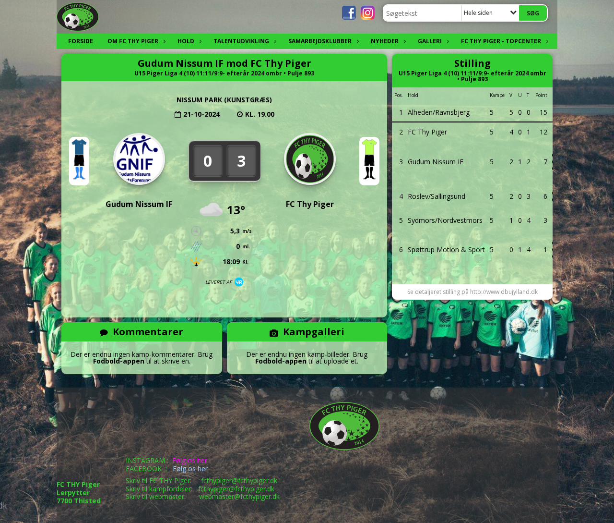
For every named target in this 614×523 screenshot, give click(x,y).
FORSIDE (80, 41)
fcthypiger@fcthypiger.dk (239, 480)
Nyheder (385, 41)
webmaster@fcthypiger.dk (239, 496)
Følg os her (189, 460)
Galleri (430, 41)
